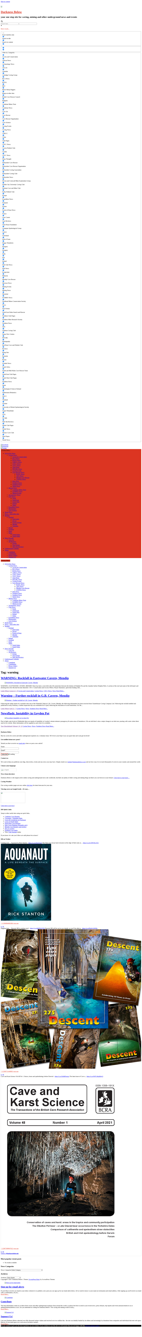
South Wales (16, 536)
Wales (14, 505)
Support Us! (12, 557)
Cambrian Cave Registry (12, 816)
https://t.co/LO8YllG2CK (91, 843)
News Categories (6, 1270)
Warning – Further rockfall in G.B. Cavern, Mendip (35, 695)
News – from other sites (12, 514)
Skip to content (5, 1)
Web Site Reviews (18, 547)
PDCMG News (17, 469)
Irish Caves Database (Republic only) (16, 825)
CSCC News (16, 465)
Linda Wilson (5, 691)
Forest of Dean (16, 522)
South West (15, 502)
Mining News (13, 488)
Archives (3, 1277)
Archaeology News (14, 495)
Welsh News (16, 486)
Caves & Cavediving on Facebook (15, 820)
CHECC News (17, 462)
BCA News (16, 458)
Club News (12, 496)
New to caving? (9, 828)
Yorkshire (15, 526)
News (54, 691)
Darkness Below (11, 12)
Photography (12, 509)
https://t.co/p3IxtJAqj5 (35, 843)
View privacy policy (93, 1326)
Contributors (12, 554)
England (11, 517)
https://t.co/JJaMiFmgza (62, 1076)
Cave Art (11, 540)
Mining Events (16, 493)
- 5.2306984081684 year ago (10, 923)
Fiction (14, 543)
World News (8, 512)
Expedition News (14, 507)
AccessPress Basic (34, 1279)
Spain (10, 531)
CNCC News (16, 464)
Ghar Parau (15, 467)
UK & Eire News (10, 453)
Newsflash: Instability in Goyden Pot (25, 713)
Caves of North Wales (11, 822)
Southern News (17, 484)
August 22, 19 (13, 691)
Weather (7, 515)
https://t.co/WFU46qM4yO (95, 1076)
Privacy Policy (13, 555)
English (6, 770)
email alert (22, 743)
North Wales (16, 534)
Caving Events (16, 471)
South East (15, 500)
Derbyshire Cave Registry (13, 823)
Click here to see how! (8, 806)
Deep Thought (9, 538)
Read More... (60, 691)
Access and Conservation (26, 691)
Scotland (11, 529)
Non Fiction (16, 545)
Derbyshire (15, 519)
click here (30, 785)
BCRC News (20, 474)
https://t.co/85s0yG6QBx (89, 928)
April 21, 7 (12, 708)
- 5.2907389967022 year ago (10, 1248)
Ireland (14, 503)
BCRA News (16, 460)
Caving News (13, 455)
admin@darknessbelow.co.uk (77, 762)
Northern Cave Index (11, 830)
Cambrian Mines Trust (19, 490)
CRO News (19, 476)
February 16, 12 (17, 726)
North (14, 498)
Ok (86, 1326)
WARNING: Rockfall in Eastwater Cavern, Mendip (35, 678)
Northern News (17, 483)
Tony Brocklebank (6, 726)
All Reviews (12, 541)
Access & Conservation (19, 457)
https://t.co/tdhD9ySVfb (37, 928)
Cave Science (13, 510)
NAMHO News (17, 491)
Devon (14, 521)
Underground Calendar (12, 548)
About (7, 550)
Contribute (12, 552)
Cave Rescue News (18, 472)
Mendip (14, 524)
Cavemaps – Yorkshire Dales (13, 818)
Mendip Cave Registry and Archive (15, 827)
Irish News (15, 481)
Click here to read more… (122, 778)
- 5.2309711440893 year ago (9, 1071)
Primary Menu (5, 450)
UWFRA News (21, 479)
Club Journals (12, 832)
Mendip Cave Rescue (22, 477)
